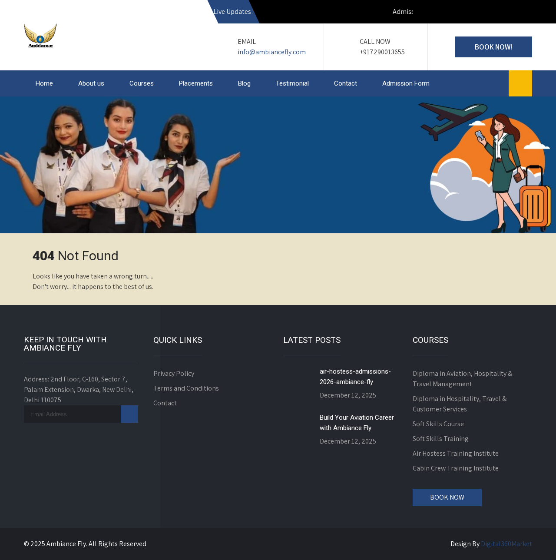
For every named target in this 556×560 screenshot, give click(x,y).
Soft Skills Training (441, 438)
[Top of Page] (531, 541)
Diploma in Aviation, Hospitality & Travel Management (462, 378)
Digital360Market (506, 543)
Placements (196, 83)
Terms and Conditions (186, 388)
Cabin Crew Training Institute (456, 468)
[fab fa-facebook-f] (467, 13)
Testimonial (292, 83)
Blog (244, 83)
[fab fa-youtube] (430, 13)
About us (91, 83)
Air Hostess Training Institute (456, 453)
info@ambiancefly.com (272, 51)
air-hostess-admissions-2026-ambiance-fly (355, 377)
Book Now (447, 497)
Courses (141, 83)
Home (44, 83)
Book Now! (494, 47)
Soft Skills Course (438, 423)
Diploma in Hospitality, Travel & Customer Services (459, 404)
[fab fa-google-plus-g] (486, 13)
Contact (345, 83)
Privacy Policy (173, 373)
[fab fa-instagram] (448, 13)
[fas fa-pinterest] (523, 13)
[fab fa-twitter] (504, 13)
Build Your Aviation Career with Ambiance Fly (357, 423)
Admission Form (406, 83)
